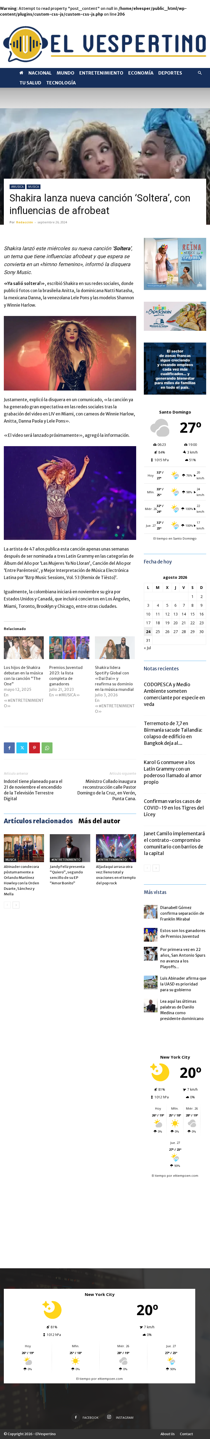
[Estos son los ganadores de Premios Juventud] (151, 935)
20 (175, 622)
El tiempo (159, 1175)
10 (148, 614)
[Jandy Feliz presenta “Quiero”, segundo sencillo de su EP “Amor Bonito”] (70, 848)
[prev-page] (7, 905)
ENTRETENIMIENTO (101, 73)
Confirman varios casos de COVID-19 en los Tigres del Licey (174, 807)
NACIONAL (40, 73)
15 (192, 614)
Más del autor (99, 821)
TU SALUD (30, 83)
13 (175, 614)
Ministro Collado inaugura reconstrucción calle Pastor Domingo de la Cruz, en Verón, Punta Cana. (106, 790)
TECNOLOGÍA (61, 83)
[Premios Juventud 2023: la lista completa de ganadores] (69, 647)
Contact (186, 1434)
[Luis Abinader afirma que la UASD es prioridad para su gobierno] (151, 982)
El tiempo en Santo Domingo (175, 538)
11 (158, 614)
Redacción (24, 222)
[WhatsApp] (47, 747)
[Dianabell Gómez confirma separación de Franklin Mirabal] (151, 912)
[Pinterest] (34, 747)
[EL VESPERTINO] (105, 42)
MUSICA (33, 187)
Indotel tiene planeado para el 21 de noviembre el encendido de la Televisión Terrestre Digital (33, 790)
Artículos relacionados (38, 821)
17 (148, 622)
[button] (199, 73)
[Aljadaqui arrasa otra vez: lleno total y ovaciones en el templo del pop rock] (116, 848)
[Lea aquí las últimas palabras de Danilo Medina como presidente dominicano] (151, 1005)
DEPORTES (170, 73)
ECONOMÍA (140, 73)
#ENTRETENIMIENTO (65, 860)
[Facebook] (9, 747)
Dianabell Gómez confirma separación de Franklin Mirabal (182, 913)
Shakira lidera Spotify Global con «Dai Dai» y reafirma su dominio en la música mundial (114, 678)
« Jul (147, 647)
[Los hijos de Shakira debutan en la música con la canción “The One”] (24, 647)
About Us (168, 1434)
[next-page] (16, 905)
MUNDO (65, 73)
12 (167, 614)
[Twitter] (21, 747)
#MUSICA (17, 187)
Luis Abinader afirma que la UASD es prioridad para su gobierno (183, 984)
